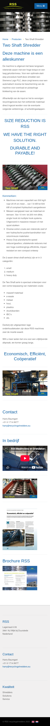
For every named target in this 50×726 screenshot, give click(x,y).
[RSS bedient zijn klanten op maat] (20, 527)
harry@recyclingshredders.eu (16, 425)
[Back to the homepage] (14, 6)
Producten (16, 39)
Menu (39, 6)
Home (5, 39)
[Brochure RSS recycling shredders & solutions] (20, 578)
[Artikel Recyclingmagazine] (20, 549)
